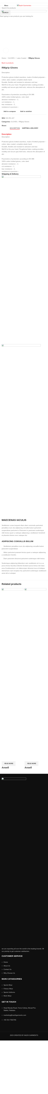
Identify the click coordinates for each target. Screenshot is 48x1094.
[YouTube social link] (26, 1)
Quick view (10, 758)
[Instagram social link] (24, 1)
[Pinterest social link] (29, 1)
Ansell (5, 767)
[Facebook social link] (18, 1)
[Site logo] (24, 5)
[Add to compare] (4, 758)
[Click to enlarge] (5, 50)
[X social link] (21, 1)
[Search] (45, 5)
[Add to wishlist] (16, 758)
